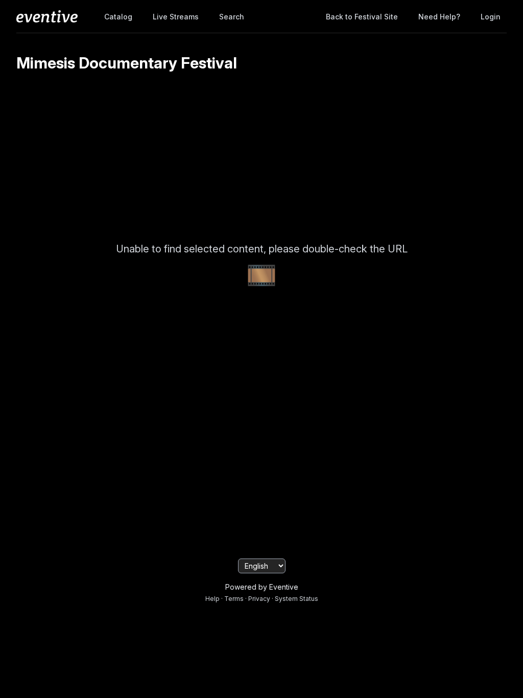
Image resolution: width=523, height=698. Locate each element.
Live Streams (176, 16)
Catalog (118, 16)
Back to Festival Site (362, 16)
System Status (296, 598)
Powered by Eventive (261, 587)
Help (212, 598)
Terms (234, 598)
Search (231, 16)
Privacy (259, 598)
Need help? (439, 16)
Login (491, 16)
